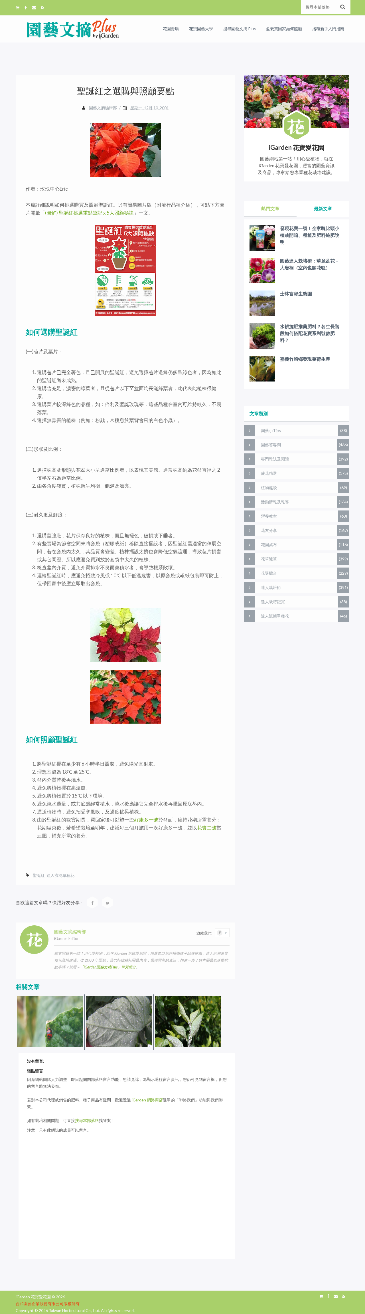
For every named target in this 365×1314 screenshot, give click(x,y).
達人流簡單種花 (60, 875)
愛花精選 (269, 473)
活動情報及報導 (275, 501)
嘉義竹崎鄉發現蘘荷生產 (305, 359)
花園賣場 (171, 28)
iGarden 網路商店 (147, 1099)
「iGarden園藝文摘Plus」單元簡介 (108, 967)
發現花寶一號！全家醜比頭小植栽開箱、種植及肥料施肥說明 (309, 235)
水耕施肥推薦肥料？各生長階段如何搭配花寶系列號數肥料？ (309, 333)
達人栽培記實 (273, 601)
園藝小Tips (271, 430)
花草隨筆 (269, 558)
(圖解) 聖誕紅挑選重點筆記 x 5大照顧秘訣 (89, 213)
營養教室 (269, 516)
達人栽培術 (271, 587)
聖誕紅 (39, 875)
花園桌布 (269, 544)
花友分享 (269, 530)
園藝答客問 (271, 444)
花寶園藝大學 (201, 28)
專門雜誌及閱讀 (275, 459)
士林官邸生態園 (296, 293)
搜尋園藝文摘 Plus (239, 28)
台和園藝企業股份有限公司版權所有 (48, 1303)
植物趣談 (269, 487)
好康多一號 (146, 820)
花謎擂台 (269, 573)
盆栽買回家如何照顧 (284, 28)
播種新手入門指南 (328, 28)
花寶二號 (206, 828)
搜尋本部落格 (87, 1120)
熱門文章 (270, 208)
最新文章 (323, 208)
